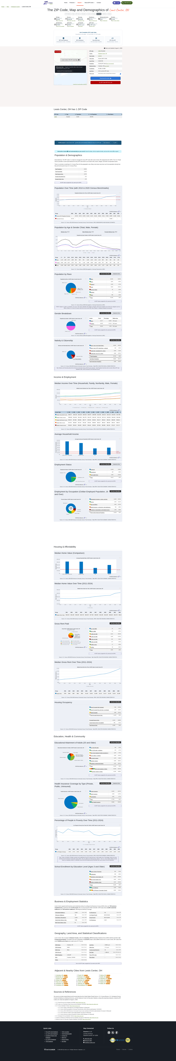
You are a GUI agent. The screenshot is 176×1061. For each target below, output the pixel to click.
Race (60, 20)
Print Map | (57, 51)
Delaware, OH (81, 976)
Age (62, 20)
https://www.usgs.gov (78, 1015)
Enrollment (72, 26)
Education (99, 13)
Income (89, 13)
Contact (99, 2)
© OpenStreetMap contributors (82, 84)
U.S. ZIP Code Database (52, 1033)
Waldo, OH (102, 983)
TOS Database (49, 1041)
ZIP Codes (78, 13)
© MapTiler (75, 84)
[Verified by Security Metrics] (120, 1040)
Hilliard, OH (59, 980)
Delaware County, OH (102, 53)
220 (99, 56)
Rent (83, 20)
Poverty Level (94, 20)
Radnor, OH (103, 981)
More (58, 20)
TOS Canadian (65, 1031)
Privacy (118, 1049)
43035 (99, 51)
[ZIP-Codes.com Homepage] (48, 3)
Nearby (109, 13)
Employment (105, 20)
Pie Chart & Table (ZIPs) (105, 273)
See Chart (69, 20)
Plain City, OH (59, 981)
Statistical (104, 13)
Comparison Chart (116, 273)
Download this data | (105, 78)
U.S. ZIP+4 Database (51, 1039)
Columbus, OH (59, 975)
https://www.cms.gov (93, 1017)
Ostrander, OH (103, 978)
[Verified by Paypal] (127, 1040)
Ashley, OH (103, 980)
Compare (80, 20)
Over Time (73, 20)
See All (91, 26)
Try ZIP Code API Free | (105, 82)
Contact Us (64, 1035)
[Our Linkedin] (109, 1032)
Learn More (81, 26)
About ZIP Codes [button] (89, 2)
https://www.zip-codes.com (92, 1004)
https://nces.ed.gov (86, 1019)
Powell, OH (81, 975)
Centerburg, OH (60, 985)
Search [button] (79, 2)
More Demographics (110, 63)
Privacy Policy (65, 1039)
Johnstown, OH (59, 983)
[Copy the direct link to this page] (120, 74)
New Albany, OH (82, 978)
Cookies (130, 1049)
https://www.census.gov (75, 1005)
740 (100, 56)
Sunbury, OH (59, 978)
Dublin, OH (103, 976)
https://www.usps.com (80, 1002)
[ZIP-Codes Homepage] (50, 1050)
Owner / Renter (116, 20)
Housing (93, 13)
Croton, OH (81, 981)
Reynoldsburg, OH (82, 985)
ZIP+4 (94, 26)
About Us (64, 1037)
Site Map (64, 1041)
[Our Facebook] (116, 1032)
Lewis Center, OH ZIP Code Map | (69, 60)
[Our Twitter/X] (112, 1032)
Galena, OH (103, 975)
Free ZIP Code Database (52, 1031)
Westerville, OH (60, 976)
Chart (91, 20)
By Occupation (61, 26)
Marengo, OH (81, 983)
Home (65, 2)
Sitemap (124, 1049)
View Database (106, 142)
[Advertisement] (88, 95)
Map (73, 13)
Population (84, 13)
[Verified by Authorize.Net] (112, 1040)
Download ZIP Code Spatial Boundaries (64, 71)
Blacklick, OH (81, 980)
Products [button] (72, 2)
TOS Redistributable (67, 1033)
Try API (114, 142)
